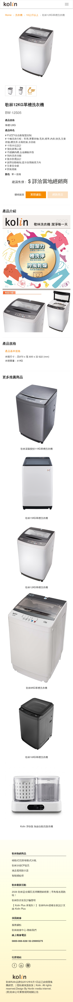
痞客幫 (28, 965)
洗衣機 (18, 15)
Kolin (10, 4)
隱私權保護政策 (25, 985)
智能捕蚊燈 (18, 875)
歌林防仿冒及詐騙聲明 (24, 900)
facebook (14, 965)
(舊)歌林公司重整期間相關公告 (22, 992)
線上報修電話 (19, 935)
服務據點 (16, 924)
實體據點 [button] (35, 194)
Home (8, 15)
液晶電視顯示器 (20, 870)
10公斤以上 (32, 15)
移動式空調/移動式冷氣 (24, 860)
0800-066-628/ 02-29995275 (27, 941)
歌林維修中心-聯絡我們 (24, 930)
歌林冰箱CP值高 (20, 865)
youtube (21, 965)
